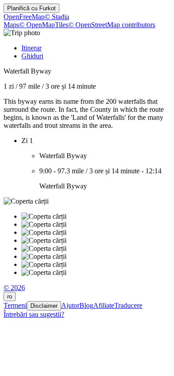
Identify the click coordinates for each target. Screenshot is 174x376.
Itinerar (31, 48)
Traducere (128, 305)
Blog (86, 305)
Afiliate (103, 305)
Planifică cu (31, 8)
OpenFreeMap (24, 16)
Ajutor (70, 305)
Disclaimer (44, 305)
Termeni (15, 305)
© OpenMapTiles (43, 25)
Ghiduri (32, 56)
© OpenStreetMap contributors (111, 25)
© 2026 (14, 287)
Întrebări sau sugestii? (34, 314)
